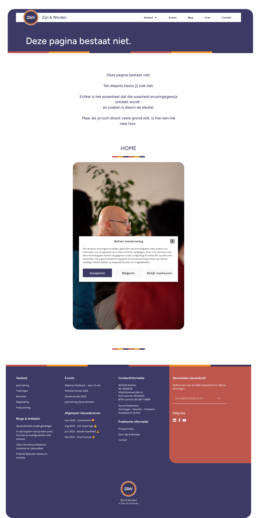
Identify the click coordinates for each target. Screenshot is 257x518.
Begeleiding (22, 402)
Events (172, 17)
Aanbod (148, 17)
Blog (190, 17)
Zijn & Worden (54, 17)
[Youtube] (184, 420)
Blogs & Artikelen (28, 418)
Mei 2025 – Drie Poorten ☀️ (80, 437)
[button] (172, 241)
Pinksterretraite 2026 (76, 390)
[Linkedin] (174, 420)
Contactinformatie (131, 378)
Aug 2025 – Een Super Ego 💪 (81, 426)
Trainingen (22, 390)
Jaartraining (22, 385)
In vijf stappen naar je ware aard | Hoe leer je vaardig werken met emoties (35, 435)
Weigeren (128, 273)
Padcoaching (23, 407)
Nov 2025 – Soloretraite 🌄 (79, 420)
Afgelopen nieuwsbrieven (82, 413)
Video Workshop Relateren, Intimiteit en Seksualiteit (31, 446)
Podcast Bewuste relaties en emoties (31, 455)
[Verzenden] (219, 398)
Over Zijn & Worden (129, 434)
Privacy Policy (126, 428)
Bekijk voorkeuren (159, 273)
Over (207, 17)
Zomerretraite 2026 (75, 396)
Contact (226, 17)
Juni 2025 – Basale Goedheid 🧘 (82, 431)
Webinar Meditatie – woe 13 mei (82, 385)
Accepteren (97, 273)
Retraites (21, 396)
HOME (128, 148)
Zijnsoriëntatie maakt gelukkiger (34, 426)
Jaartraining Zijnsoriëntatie (79, 402)
